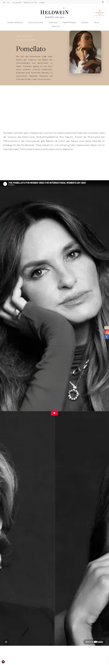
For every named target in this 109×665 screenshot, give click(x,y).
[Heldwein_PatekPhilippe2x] (99, 10)
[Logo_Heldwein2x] (54, 8)
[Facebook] (106, 336)
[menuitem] (4, 2)
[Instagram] (106, 331)
